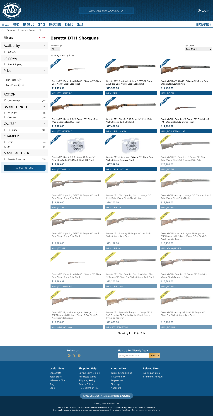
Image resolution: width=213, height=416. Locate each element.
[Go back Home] (2, 30)
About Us (116, 387)
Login (52, 387)
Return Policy (86, 384)
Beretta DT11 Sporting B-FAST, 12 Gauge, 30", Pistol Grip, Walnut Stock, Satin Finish (75, 196)
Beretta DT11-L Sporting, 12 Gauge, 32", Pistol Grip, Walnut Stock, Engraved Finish (129, 158)
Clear (42, 37)
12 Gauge (12, 129)
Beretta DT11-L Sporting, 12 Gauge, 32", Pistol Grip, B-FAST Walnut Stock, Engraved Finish (185, 120)
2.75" (10, 142)
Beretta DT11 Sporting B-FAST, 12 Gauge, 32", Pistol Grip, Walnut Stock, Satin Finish (75, 234)
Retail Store (55, 376)
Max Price (11, 85)
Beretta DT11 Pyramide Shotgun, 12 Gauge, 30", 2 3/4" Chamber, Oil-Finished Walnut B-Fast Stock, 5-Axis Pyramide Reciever (184, 236)
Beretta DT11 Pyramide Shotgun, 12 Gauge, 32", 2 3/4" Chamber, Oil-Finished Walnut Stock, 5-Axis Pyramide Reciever (129, 315)
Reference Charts (58, 380)
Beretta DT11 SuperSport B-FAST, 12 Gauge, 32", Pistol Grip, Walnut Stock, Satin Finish (76, 275)
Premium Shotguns (153, 376)
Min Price (11, 79)
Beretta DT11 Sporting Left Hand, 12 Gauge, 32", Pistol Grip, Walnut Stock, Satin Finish (183, 313)
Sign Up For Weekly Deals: (133, 350)
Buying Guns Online (89, 372)
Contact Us (55, 372)
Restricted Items (87, 376)
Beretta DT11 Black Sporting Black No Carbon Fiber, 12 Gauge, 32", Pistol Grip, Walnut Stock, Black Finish (130, 275)
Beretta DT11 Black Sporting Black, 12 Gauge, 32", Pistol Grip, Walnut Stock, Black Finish (129, 196)
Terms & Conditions (121, 372)
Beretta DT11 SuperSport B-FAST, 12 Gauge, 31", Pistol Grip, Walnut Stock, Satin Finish (76, 82)
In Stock (11, 51)
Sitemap (115, 384)
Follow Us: (73, 350)
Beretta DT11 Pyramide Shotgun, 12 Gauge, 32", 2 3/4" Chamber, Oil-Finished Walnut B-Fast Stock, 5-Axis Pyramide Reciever (75, 315)
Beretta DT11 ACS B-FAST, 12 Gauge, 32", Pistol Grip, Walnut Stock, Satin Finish (184, 82)
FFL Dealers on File (89, 387)
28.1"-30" (12, 113)
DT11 (41, 30)
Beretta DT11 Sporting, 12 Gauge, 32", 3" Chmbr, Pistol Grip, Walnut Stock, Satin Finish (186, 196)
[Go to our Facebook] (69, 355)
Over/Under (13, 100)
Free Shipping (14, 64)
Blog (51, 384)
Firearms (11, 30)
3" (8, 146)
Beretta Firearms (16, 159)
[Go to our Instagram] (79, 355)
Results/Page (56, 45)
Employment (117, 380)
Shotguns (22, 30)
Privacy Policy (118, 376)
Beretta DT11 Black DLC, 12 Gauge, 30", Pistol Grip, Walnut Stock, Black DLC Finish (75, 120)
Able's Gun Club (151, 372)
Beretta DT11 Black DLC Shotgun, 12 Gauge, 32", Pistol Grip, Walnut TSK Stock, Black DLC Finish (74, 158)
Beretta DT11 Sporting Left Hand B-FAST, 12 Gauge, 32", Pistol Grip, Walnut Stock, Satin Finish (129, 82)
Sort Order (189, 45)
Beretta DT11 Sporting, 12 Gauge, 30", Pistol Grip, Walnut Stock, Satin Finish (128, 234)
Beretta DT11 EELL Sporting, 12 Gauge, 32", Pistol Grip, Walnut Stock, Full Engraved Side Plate (183, 158)
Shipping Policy (87, 380)
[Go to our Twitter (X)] (74, 355)
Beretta (32, 30)
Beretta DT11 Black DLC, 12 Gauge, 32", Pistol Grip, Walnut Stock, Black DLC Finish (129, 120)
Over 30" (12, 117)
